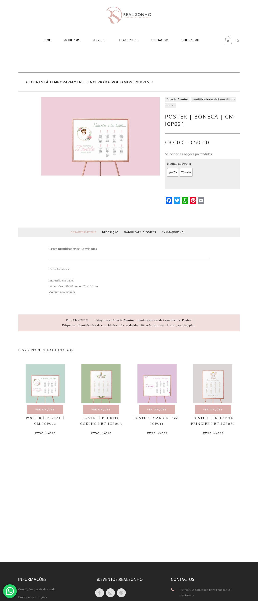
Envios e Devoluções (32, 597)
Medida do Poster (179, 164)
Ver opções (45, 409)
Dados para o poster (140, 232)
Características (83, 232)
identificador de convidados (98, 326)
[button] (172, 172)
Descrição (110, 232)
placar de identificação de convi (142, 326)
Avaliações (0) (173, 232)
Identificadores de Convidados (213, 99)
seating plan (187, 326)
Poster (170, 105)
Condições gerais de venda (37, 590)
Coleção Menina (177, 99)
